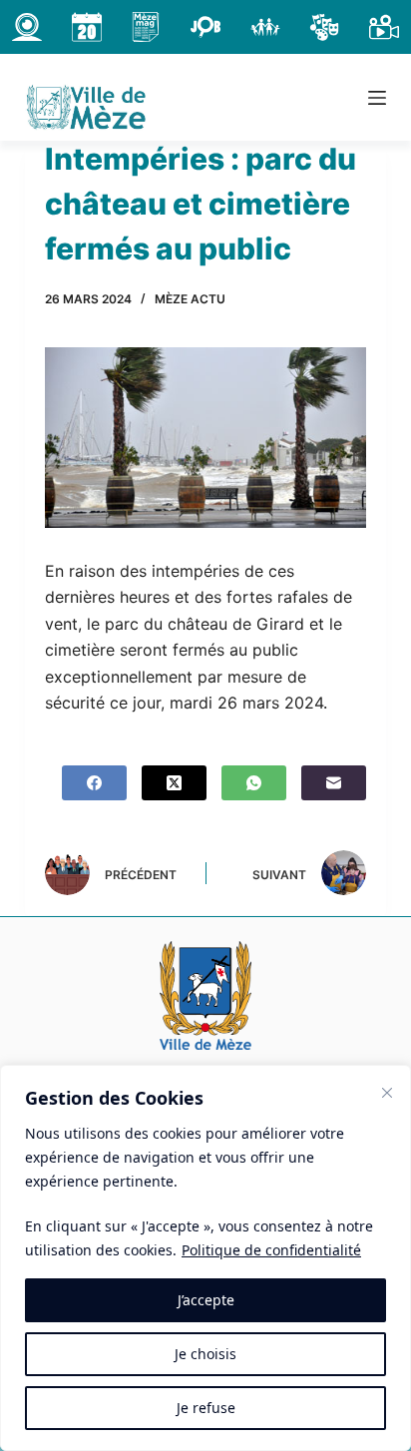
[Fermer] (387, 1093)
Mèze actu (190, 298)
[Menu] (377, 98)
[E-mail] (333, 782)
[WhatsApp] (253, 782)
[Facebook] (94, 782)
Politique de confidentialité (271, 1249)
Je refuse (206, 1407)
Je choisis (205, 1353)
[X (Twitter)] (174, 782)
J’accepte (206, 1299)
